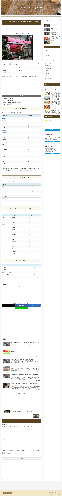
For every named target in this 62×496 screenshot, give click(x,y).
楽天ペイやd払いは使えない (8, 98)
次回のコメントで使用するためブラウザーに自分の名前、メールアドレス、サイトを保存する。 (22, 450)
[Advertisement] (21, 29)
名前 (3, 439)
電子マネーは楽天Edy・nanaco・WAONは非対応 (12, 102)
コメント (4, 427)
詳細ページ (52, 129)
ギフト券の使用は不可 (7, 104)
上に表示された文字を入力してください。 (10, 453)
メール (4, 443)
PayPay (3, 118)
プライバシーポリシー (57, 492)
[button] (59, 20)
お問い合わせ (51, 492)
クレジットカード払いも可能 (8, 100)
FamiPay (4, 137)
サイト (3, 446)
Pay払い (4, 284)
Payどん (4, 146)
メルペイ (4, 130)
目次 (21, 95)
